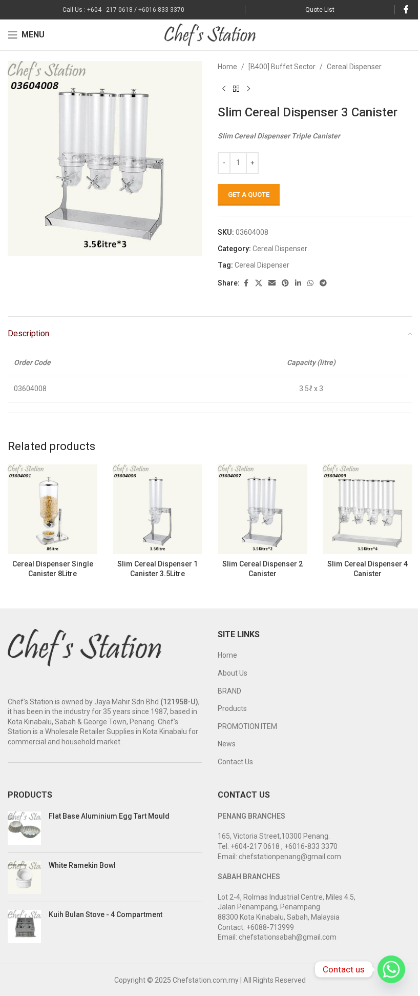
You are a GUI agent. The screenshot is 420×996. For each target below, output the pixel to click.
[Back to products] (236, 89)
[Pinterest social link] (285, 283)
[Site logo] (210, 34)
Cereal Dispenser (354, 67)
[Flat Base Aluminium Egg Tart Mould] (24, 828)
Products (232, 708)
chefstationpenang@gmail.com (290, 856)
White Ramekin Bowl (82, 865)
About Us (232, 673)
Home (227, 67)
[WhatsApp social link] (310, 283)
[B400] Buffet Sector (282, 67)
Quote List (319, 9)
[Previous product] (224, 89)
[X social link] (258, 283)
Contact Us (235, 762)
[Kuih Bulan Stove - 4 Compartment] (24, 926)
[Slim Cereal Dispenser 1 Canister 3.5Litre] (157, 509)
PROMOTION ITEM (247, 726)
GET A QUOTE (248, 194)
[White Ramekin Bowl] (24, 877)
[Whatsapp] (391, 969)
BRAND (229, 691)
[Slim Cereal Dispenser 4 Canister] (367, 509)
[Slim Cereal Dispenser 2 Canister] (262, 509)
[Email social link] (272, 283)
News (227, 744)
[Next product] (248, 89)
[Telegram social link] (323, 283)
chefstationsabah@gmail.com (288, 937)
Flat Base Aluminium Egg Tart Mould (109, 816)
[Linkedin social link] (298, 283)
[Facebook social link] (406, 9)
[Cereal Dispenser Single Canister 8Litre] (52, 509)
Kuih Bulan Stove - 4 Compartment (105, 914)
